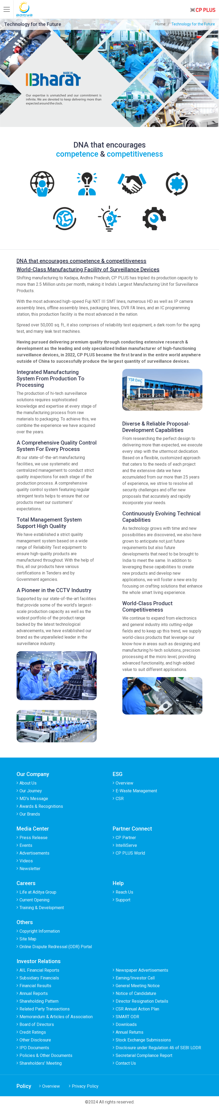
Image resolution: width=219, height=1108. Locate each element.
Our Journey (30, 790)
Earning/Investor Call (135, 977)
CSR (120, 798)
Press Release (33, 837)
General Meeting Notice (138, 985)
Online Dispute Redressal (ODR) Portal (55, 946)
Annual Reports (33, 993)
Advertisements (34, 853)
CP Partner (126, 837)
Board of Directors (36, 1024)
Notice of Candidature (136, 993)
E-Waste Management (136, 790)
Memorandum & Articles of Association (56, 1016)
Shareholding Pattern (38, 1001)
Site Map (27, 938)
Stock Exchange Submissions (143, 1040)
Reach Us (124, 892)
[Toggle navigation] (7, 9)
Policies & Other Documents (45, 1055)
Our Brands (29, 814)
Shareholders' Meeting (40, 1063)
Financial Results (35, 985)
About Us (28, 783)
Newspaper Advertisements (142, 970)
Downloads (126, 1024)
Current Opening (34, 899)
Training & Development (41, 907)
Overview (124, 783)
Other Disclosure (35, 1040)
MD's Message (33, 798)
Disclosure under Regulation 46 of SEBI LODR (158, 1047)
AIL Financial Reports (39, 970)
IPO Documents (34, 1047)
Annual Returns (129, 1032)
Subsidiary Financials (39, 977)
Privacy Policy (85, 1086)
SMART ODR (127, 1016)
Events (25, 845)
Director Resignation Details (142, 1001)
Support (123, 899)
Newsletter (29, 868)
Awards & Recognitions (41, 806)
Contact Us (126, 1063)
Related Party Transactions (44, 1009)
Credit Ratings (32, 1032)
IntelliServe (126, 845)
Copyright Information (39, 931)
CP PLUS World (130, 853)
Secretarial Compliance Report (144, 1055)
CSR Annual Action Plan (137, 1009)
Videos (26, 860)
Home (160, 24)
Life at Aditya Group (37, 892)
